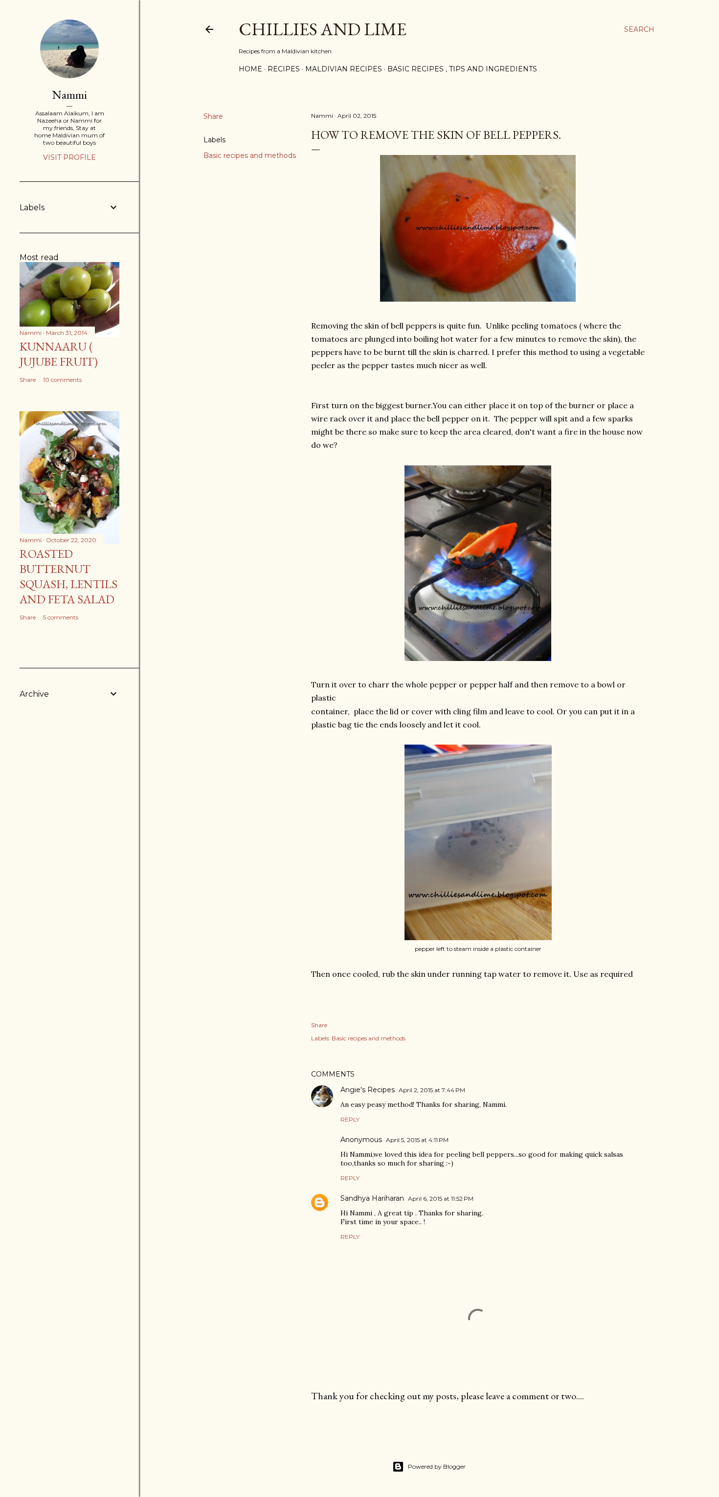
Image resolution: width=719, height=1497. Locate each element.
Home (250, 69)
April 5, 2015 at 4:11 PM (417, 1140)
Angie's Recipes (367, 1089)
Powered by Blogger (437, 1466)
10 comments (62, 379)
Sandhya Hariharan (372, 1198)
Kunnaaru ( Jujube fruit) (59, 354)
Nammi (69, 94)
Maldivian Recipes (343, 69)
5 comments (60, 617)
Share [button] (213, 116)
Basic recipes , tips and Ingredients (462, 69)
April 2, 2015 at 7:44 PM (432, 1090)
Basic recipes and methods (249, 155)
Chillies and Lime (322, 29)
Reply (350, 1119)
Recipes (284, 69)
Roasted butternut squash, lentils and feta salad (68, 576)
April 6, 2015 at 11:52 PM (440, 1198)
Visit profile (69, 157)
